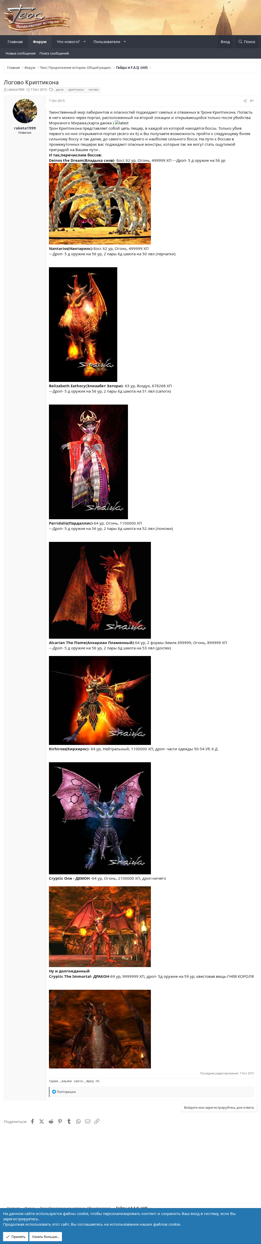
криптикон (76, 89)
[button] (84, 41)
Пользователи (107, 41)
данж (60, 89)
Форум (40, 41)
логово (93, 89)
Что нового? (68, 41)
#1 (252, 101)
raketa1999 (15, 89)
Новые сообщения (20, 53)
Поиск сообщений (54, 53)
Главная (15, 41)
